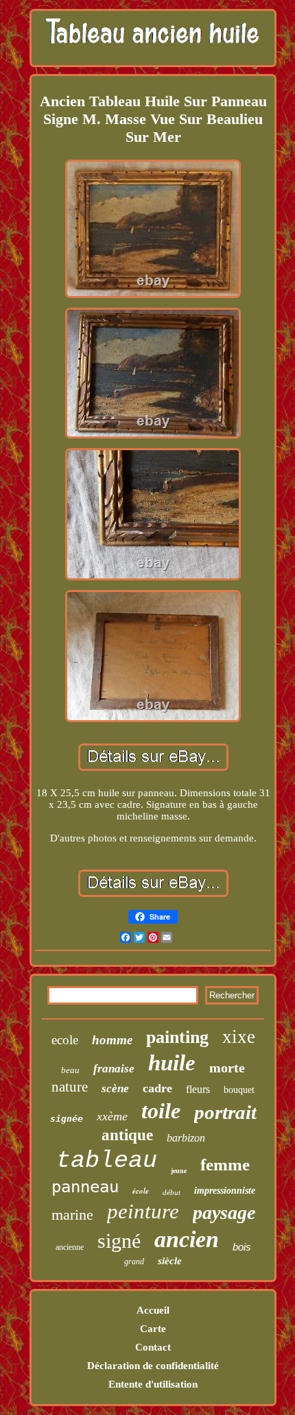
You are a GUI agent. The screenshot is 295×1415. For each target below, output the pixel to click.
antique (127, 1135)
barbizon (186, 1138)
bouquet (239, 1090)
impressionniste (224, 1190)
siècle (170, 1260)
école (140, 1190)
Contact (153, 1347)
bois (242, 1247)
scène (115, 1088)
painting (177, 1037)
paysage (224, 1212)
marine (72, 1214)
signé (119, 1240)
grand (134, 1261)
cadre (157, 1088)
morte (227, 1067)
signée (66, 1118)
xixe (238, 1036)
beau (70, 1070)
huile (172, 1062)
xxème (112, 1116)
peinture (143, 1211)
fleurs (198, 1089)
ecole (64, 1040)
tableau (106, 1160)
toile (160, 1110)
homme (112, 1040)
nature (69, 1087)
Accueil (153, 1310)
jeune (179, 1170)
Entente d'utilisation (153, 1384)
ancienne (70, 1247)
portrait (225, 1112)
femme (225, 1164)
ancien (186, 1239)
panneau (85, 1186)
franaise (113, 1068)
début (171, 1192)
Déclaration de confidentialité (153, 1365)
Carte (153, 1328)
